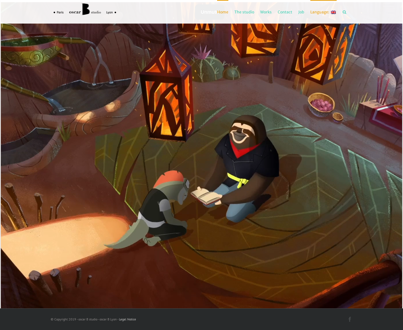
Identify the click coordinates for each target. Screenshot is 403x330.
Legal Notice (127, 319)
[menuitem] (222, 12)
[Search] (344, 12)
